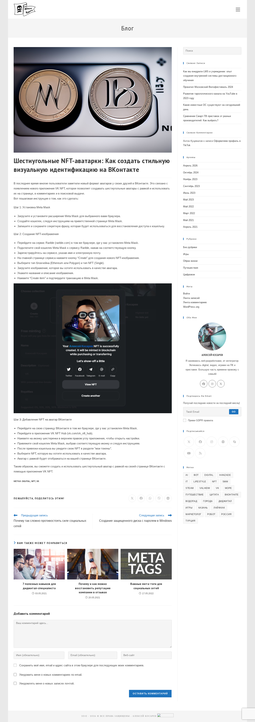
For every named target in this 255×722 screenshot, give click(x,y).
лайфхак (219, 507)
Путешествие (194, 494)
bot (196, 475)
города (207, 501)
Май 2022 (188, 206)
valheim (205, 488)
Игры (186, 254)
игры (189, 507)
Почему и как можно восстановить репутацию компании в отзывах (93, 588)
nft (33, 481)
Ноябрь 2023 (190, 179)
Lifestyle (200, 481)
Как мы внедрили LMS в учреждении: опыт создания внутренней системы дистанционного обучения (209, 76)
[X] (221, 383)
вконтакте (232, 494)
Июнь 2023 (189, 192)
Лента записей (191, 298)
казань (203, 507)
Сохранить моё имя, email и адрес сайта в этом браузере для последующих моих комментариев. (81, 665)
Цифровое (189, 274)
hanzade (225, 475)
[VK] (223, 442)
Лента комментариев (195, 302)
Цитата (214, 494)
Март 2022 (189, 213)
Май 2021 (188, 220)
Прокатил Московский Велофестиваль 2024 (208, 87)
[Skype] (234, 442)
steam (190, 488)
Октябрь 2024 (190, 172)
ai (187, 475)
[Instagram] (212, 383)
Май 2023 (188, 199)
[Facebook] (203, 383)
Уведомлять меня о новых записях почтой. (46, 683)
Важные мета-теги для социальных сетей (146, 586)
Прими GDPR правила (200, 420)
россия (226, 514)
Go (234, 411)
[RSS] (200, 453)
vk (37, 481)
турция (190, 521)
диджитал (225, 501)
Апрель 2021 (190, 226)
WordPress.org (191, 306)
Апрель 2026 (190, 165)
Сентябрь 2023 (191, 186)
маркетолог (193, 514)
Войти (186, 293)
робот (211, 514)
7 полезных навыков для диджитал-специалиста (39, 586)
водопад (191, 501)
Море (228, 488)
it (187, 481)
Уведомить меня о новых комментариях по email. (50, 674)
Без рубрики (190, 247)
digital (26, 481)
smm (225, 481)
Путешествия (190, 267)
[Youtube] (189, 453)
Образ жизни (190, 260)
